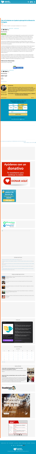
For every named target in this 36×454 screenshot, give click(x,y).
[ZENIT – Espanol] (10, 2)
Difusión (20, 443)
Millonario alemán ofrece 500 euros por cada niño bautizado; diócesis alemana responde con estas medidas (18, 263)
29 (8, 359)
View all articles (4, 81)
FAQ (7, 443)
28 (4, 359)
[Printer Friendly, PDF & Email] (3, 33)
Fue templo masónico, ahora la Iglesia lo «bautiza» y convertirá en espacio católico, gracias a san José (17, 261)
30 (13, 359)
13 (31, 354)
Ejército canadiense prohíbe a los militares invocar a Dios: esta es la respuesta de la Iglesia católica (16, 266)
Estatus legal (24, 443)
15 (8, 356)
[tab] (13, 422)
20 (31, 356)
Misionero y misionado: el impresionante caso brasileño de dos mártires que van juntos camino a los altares (20, 296)
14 (4, 356)
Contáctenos (33, 443)
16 (13, 356)
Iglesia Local (16, 28)
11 (22, 354)
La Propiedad (11, 443)
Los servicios (16, 443)
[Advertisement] (18, 11)
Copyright (28, 443)
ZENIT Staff (11, 28)
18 (22, 356)
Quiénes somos (3, 443)
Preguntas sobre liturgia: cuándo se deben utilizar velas (10, 259)
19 (27, 356)
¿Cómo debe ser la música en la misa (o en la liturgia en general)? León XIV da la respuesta (19, 281)
